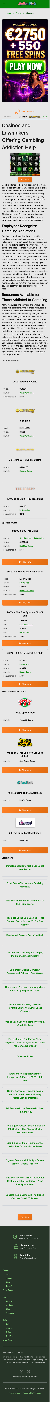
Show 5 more (8, 1290)
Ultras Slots (39, 117)
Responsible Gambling (32, 1393)
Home (8, 13)
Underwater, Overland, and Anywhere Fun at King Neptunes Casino (25, 989)
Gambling (10, 1313)
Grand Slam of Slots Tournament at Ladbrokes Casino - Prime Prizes (25, 1145)
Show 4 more (8, 1340)
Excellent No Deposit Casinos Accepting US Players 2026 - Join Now (25, 1077)
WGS (8, 1274)
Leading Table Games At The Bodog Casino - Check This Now (25, 1197)
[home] (28, 6)
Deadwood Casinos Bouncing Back (25, 935)
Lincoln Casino (25, 632)
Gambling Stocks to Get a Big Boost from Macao (25, 868)
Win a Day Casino (27, 393)
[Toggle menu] (4, 4)
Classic (9, 1328)
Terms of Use (14, 1393)
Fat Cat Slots (39, 538)
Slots (8, 1309)
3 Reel (8, 1332)
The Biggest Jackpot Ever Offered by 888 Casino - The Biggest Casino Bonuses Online (25, 1129)
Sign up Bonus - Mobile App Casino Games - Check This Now (25, 1162)
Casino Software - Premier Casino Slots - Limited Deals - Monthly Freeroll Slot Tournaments (25, 1094)
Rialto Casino (25, 510)
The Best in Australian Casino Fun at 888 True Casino (25, 902)
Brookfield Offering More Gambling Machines (25, 885)
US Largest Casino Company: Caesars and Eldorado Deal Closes (25, 971)
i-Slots (8, 1324)
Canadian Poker (25, 1056)
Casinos (6, 1270)
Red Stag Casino (26, 546)
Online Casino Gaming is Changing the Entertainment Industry (25, 954)
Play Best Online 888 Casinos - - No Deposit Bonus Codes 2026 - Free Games (25, 921)
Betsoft (9, 1286)
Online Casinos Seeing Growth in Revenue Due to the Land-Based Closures (25, 1008)
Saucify (9, 1278)
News (18, 13)
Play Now (25, 179)
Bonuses (9, 1301)
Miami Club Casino (27, 591)
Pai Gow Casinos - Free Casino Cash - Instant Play (25, 1110)
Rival (8, 1282)
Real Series (10, 1336)
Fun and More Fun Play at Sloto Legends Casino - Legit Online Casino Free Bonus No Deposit (25, 1042)
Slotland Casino (26, 471)
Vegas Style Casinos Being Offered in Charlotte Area (25, 1023)
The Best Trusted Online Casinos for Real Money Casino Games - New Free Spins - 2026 (25, 1181)
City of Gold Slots (26, 538)
